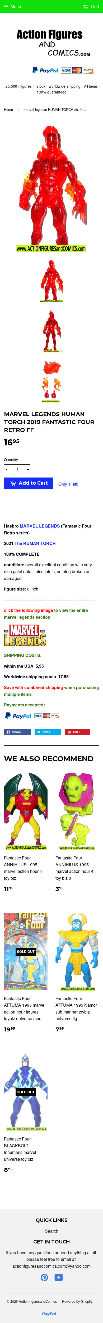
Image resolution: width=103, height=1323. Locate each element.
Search (51, 1231)
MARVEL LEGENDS (40, 526)
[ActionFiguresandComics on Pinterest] (44, 1279)
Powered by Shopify (77, 1301)
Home (8, 109)
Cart (94, 6)
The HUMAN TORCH (34, 543)
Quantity (11, 459)
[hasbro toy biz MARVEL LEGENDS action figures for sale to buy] (25, 645)
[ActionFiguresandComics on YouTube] (59, 1279)
